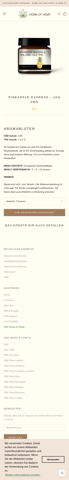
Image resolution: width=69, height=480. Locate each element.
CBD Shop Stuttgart (14, 387)
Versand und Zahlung (15, 255)
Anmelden (15, 438)
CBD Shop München (14, 392)
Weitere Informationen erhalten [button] (22, 475)
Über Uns (8, 305)
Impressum (9, 272)
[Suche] (59, 13)
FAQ (6, 344)
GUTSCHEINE (11, 321)
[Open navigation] (4, 13)
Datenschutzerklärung (15, 266)
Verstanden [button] (53, 459)
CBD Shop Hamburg (14, 365)
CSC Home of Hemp (14, 327)
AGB (6, 277)
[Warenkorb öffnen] (64, 13)
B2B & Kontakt (11, 311)
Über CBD (9, 349)
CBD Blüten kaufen (13, 360)
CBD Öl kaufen (11, 355)
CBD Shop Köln (12, 376)
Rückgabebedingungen (15, 261)
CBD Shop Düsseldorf (15, 381)
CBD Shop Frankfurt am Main (19, 371)
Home (7, 295)
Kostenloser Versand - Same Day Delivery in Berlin (34, 3)
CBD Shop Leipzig (13, 397)
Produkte (8, 300)
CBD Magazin (11, 316)
